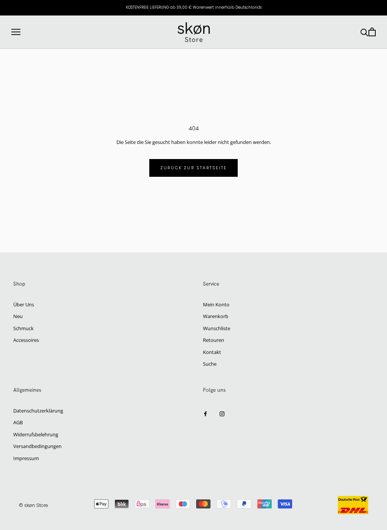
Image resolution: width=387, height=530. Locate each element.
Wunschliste (216, 328)
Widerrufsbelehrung (35, 434)
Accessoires (26, 340)
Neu (18, 316)
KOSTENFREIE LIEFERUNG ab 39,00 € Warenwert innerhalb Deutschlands (194, 7)
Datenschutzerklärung (38, 410)
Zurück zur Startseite (193, 168)
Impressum (26, 458)
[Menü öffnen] (15, 32)
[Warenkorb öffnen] (372, 32)
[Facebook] (205, 413)
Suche (210, 363)
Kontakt (212, 352)
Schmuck (23, 328)
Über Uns (23, 304)
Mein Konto (216, 304)
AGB (18, 422)
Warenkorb (215, 316)
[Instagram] (222, 413)
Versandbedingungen (37, 446)
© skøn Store (33, 505)
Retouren (213, 340)
